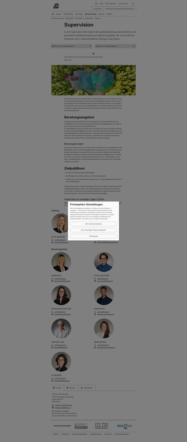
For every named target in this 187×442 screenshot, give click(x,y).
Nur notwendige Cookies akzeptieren (93, 230)
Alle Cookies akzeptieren (93, 224)
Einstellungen (93, 236)
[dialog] (93, 221)
